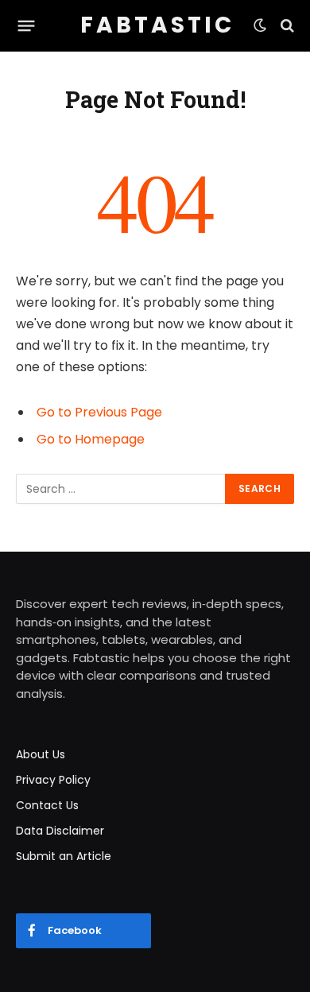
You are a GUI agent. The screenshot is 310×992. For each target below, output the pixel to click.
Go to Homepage (91, 439)
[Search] (285, 26)
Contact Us (47, 805)
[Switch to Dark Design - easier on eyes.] (260, 25)
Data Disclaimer (60, 831)
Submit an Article (63, 856)
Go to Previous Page (99, 412)
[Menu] (26, 25)
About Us (40, 754)
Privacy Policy (53, 780)
